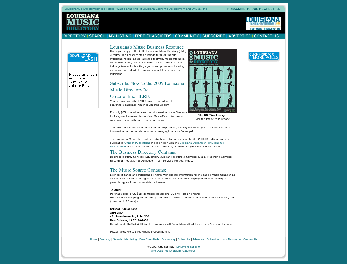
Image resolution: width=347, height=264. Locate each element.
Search (117, 239)
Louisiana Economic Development (164, 8)
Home (93, 239)
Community (168, 239)
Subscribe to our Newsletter (224, 239)
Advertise (198, 239)
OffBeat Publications (137, 142)
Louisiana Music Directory (84, 22)
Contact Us (250, 239)
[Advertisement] (264, 146)
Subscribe (184, 239)
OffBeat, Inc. (200, 8)
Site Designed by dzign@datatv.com (173, 250)
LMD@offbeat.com (188, 246)
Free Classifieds (149, 239)
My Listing (130, 239)
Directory (105, 239)
